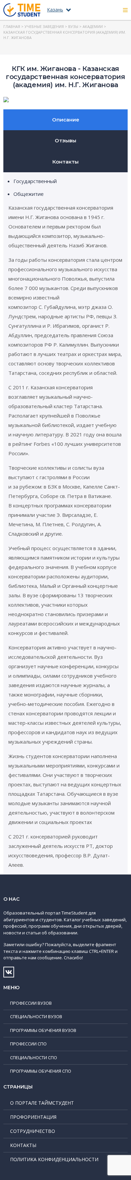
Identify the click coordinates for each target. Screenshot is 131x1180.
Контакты (65, 161)
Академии (93, 26)
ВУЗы (73, 26)
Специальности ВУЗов (36, 1016)
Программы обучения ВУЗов (43, 1030)
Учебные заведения (44, 26)
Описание (65, 119)
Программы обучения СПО (40, 1071)
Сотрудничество (32, 1131)
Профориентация (33, 1117)
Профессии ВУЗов (31, 1003)
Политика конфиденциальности (54, 1159)
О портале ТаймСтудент (42, 1103)
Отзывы (65, 140)
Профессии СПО (28, 1044)
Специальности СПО (33, 1057)
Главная (11, 26)
